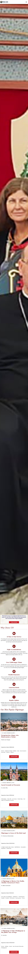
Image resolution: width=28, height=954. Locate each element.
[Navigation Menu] (26, 2)
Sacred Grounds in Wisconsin (10, 785)
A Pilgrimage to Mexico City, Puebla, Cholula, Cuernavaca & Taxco (12, 882)
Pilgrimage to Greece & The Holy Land (13, 833)
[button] (2, 314)
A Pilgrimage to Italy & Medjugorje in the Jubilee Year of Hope (13, 932)
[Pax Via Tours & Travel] (4, 2)
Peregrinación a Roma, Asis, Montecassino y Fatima (10, 736)
